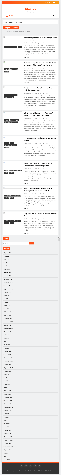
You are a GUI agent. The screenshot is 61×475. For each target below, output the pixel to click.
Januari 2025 (7, 315)
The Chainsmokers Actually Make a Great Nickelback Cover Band (38, 89)
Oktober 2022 (8, 404)
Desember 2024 (8, 318)
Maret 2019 (7, 460)
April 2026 (7, 266)
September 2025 (8, 289)
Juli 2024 (6, 335)
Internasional (13, 95)
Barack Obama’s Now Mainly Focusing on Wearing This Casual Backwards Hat (38, 189)
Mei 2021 (6, 456)
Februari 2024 (8, 351)
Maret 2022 (7, 427)
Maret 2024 (7, 348)
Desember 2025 (8, 279)
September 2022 (8, 407)
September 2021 (8, 447)
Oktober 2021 (7, 443)
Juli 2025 (6, 295)
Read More (26, 57)
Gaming (7, 69)
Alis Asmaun (28, 43)
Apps (6, 47)
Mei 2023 (6, 381)
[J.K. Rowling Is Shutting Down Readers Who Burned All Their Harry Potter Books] (12, 117)
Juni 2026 (6, 259)
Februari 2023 (7, 391)
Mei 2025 (6, 302)
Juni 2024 (6, 338)
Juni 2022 (6, 417)
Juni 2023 (6, 378)
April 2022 (7, 424)
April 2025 (7, 305)
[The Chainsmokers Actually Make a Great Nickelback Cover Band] (12, 92)
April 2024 (7, 345)
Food (10, 47)
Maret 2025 (7, 309)
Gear (17, 120)
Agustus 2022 (7, 410)
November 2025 (8, 282)
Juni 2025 (6, 299)
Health (6, 95)
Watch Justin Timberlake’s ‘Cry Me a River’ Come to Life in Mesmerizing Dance (38, 164)
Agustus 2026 (7, 253)
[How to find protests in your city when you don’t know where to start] (12, 42)
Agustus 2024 (7, 332)
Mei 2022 (6, 420)
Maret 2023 (7, 387)
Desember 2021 (8, 437)
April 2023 (7, 384)
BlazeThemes (51, 471)
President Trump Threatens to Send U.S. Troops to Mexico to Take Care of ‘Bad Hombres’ (40, 64)
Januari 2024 (7, 355)
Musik (16, 69)
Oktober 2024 (8, 325)
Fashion (7, 120)
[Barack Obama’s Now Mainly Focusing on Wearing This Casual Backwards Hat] (12, 193)
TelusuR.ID (30, 8)
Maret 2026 (7, 269)
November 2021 (8, 440)
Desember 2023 (8, 358)
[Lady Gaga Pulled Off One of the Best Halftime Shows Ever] (12, 218)
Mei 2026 (6, 263)
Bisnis (6, 170)
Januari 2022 (7, 433)
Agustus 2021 (7, 450)
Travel (19, 47)
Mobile (11, 69)
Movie (6, 172)
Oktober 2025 (7, 286)
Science (15, 47)
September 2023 (8, 368)
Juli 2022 (6, 414)
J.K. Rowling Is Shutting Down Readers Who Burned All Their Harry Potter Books (39, 114)
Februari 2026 (8, 272)
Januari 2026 (7, 276)
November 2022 (8, 401)
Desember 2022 (8, 397)
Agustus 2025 (7, 292)
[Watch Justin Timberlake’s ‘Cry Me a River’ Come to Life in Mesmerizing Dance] (12, 168)
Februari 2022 (8, 430)
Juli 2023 (6, 374)
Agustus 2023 (7, 371)
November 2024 (8, 322)
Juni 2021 (6, 453)
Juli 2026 (6, 256)
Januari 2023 (7, 394)
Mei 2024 (6, 341)
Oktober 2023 (7, 364)
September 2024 (8, 328)
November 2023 (8, 361)
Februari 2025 (7, 312)
